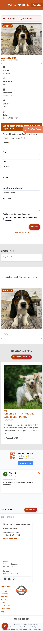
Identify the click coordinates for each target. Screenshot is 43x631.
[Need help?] (5, 626)
